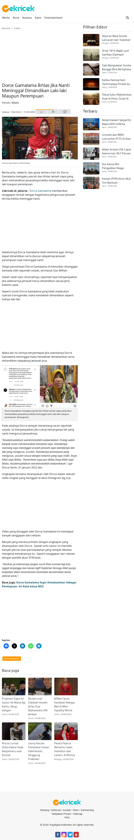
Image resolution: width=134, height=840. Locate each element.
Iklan (76, 810)
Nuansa (27, 17)
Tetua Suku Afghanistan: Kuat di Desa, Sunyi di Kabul (117, 96)
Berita (6, 17)
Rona (16, 17)
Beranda (6, 28)
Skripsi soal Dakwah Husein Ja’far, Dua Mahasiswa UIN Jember (38, 706)
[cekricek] (67, 802)
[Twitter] (70, 834)
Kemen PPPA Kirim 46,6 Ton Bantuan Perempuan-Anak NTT (116, 181)
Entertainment (53, 17)
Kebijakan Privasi (61, 813)
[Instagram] (64, 834)
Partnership (87, 810)
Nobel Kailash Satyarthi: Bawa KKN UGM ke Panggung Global (116, 122)
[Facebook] (57, 834)
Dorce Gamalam (11, 658)
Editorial (56, 810)
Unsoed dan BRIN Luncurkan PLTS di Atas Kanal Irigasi (116, 137)
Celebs (17, 28)
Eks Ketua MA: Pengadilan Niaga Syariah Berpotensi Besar (113, 166)
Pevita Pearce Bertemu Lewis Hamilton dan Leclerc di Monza (64, 749)
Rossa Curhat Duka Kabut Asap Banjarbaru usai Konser (12, 749)
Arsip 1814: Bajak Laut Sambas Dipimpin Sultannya (115, 53)
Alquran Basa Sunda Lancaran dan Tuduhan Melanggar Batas (116, 38)
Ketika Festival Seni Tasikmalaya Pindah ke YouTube (116, 82)
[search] (127, 18)
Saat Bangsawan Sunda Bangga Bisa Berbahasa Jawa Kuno (116, 67)
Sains (38, 17)
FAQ (67, 817)
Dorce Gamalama (40, 191)
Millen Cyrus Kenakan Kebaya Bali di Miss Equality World (64, 704)
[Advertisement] (40, 54)
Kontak (67, 810)
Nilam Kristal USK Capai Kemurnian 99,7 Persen (116, 151)
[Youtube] (76, 834)
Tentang (44, 810)
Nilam (15, 102)
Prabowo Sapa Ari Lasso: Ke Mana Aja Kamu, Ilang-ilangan (13, 704)
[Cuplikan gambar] (13, 686)
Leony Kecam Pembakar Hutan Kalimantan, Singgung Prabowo (38, 751)
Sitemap (77, 813)
